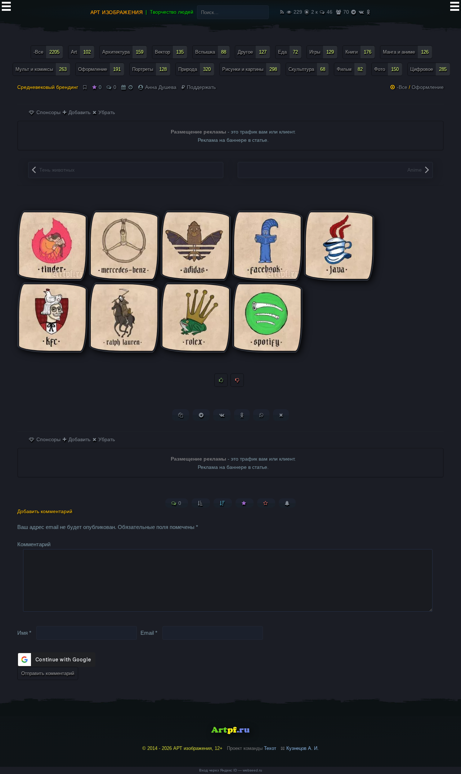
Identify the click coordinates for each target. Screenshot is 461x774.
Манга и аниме (406, 52)
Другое (252, 52)
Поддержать (200, 87)
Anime (414, 170)
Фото (386, 69)
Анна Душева (160, 87)
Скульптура (306, 69)
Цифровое (428, 69)
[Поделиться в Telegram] (201, 415)
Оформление (99, 69)
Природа (194, 69)
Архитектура (122, 52)
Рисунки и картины (249, 69)
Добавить (78, 112)
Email (148, 632)
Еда (288, 52)
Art (81, 52)
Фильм (350, 69)
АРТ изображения (116, 12)
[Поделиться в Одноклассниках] (242, 415)
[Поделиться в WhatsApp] (261, 415)
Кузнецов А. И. (302, 748)
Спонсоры (48, 112)
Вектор (169, 52)
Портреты (149, 69)
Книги (358, 52)
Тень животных (57, 170)
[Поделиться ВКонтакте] (222, 415)
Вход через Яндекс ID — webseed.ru (230, 770)
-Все (46, 52)
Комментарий (33, 544)
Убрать (106, 112)
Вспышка (210, 52)
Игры (321, 52)
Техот (270, 748)
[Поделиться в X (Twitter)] (280, 415)
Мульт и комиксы (41, 69)
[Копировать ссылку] (181, 415)
